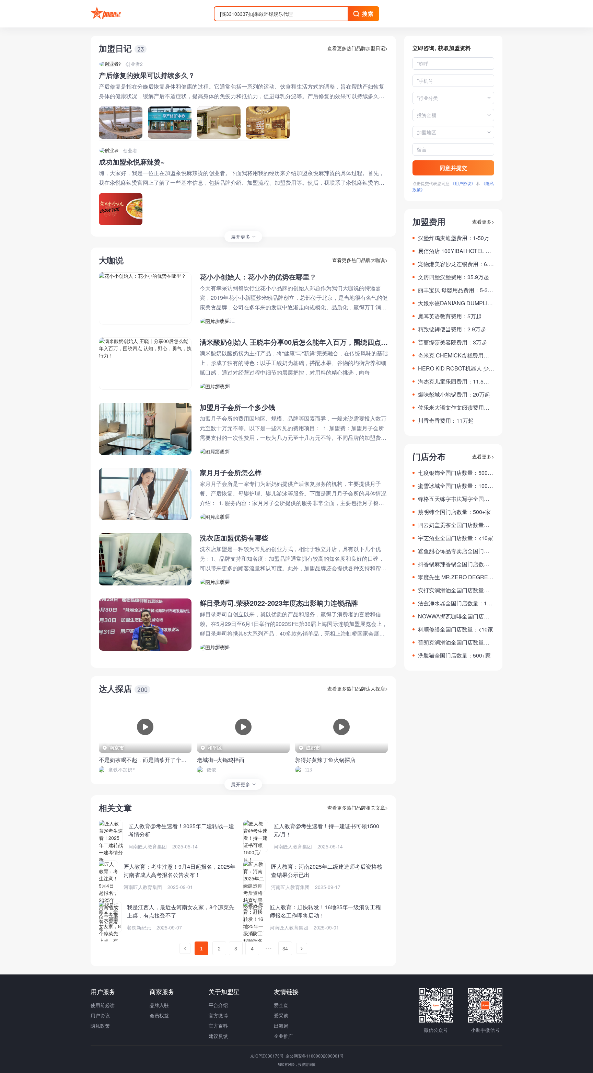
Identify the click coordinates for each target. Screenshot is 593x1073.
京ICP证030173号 (267, 1056)
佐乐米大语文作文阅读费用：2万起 (455, 407)
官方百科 (218, 1025)
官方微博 (218, 1015)
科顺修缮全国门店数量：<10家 (455, 629)
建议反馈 (218, 1036)
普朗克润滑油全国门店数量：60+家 (455, 642)
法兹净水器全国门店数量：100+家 (455, 603)
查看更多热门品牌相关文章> (357, 807)
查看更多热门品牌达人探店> (357, 688)
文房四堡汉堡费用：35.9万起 (453, 277)
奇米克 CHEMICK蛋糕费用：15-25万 (455, 355)
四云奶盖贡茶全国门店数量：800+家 (455, 525)
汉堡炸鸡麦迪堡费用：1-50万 (453, 238)
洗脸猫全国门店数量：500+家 (454, 655)
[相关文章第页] (185, 948)
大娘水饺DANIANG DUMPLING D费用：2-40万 (454, 303)
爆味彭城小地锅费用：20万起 (454, 394)
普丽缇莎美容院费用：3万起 (452, 342)
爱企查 (281, 1005)
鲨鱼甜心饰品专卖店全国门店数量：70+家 (453, 551)
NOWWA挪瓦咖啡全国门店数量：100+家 (453, 616)
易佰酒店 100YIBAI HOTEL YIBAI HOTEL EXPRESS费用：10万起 (456, 251)
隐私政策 (100, 1025)
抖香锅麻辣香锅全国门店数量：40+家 (451, 564)
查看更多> (483, 221)
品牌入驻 (159, 1005)
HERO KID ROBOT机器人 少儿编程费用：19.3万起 (456, 368)
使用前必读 (103, 1005)
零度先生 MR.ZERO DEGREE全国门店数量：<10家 (455, 577)
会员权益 (159, 1015)
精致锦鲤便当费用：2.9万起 (452, 329)
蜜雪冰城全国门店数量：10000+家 (456, 486)
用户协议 (100, 1015)
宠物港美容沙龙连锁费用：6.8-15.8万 (455, 264)
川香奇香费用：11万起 (446, 420)
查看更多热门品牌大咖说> (360, 259)
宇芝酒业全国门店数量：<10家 (455, 538)
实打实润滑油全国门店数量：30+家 (455, 590)
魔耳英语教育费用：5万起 (449, 316)
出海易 (281, 1025)
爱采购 (281, 1015)
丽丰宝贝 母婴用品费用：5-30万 (454, 290)
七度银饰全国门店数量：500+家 (453, 473)
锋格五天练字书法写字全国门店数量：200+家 (453, 499)
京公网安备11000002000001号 (315, 1056)
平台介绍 (218, 1005)
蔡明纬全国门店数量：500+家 (454, 512)
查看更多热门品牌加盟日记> (357, 48)
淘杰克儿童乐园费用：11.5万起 (453, 381)
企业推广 (283, 1036)
